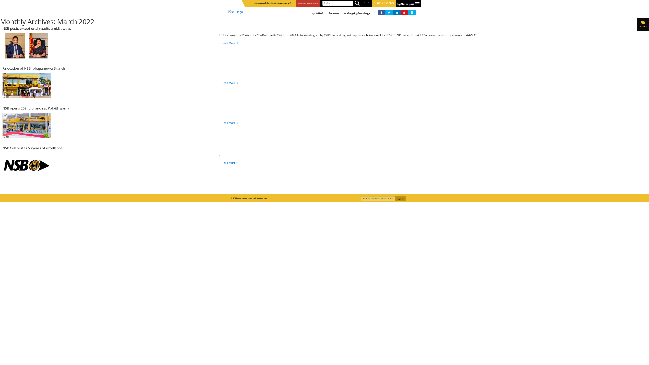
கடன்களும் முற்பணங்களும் (357, 13)
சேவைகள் (334, 13)
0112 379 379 (385, 3)
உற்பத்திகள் (317, 13)
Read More (229, 43)
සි (369, 3)
